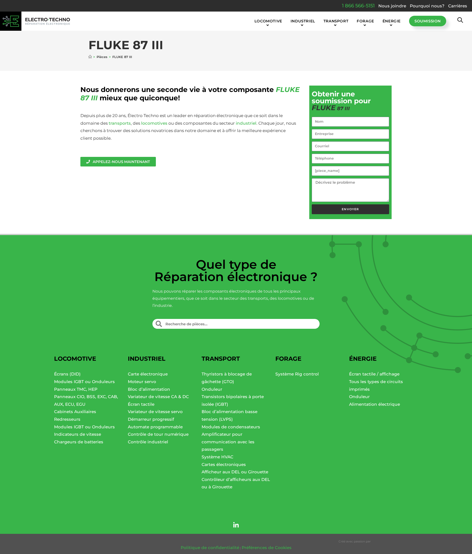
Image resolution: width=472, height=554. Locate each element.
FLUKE (288, 89)
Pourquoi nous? (427, 5)
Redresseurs (67, 419)
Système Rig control (297, 374)
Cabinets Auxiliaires (75, 411)
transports (120, 123)
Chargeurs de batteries (78, 441)
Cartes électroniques (224, 464)
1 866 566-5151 (358, 6)
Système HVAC (217, 456)
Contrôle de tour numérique (158, 434)
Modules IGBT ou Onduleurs (84, 381)
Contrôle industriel (148, 441)
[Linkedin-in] (236, 525)
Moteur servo (142, 381)
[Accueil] (90, 57)
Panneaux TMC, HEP (75, 389)
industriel (246, 123)
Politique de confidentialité (210, 547)
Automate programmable (155, 426)
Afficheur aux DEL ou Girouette (235, 471)
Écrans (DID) (67, 374)
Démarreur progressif (151, 419)
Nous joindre (392, 5)
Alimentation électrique (374, 404)
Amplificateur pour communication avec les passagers (228, 442)
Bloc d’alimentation (149, 389)
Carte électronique (148, 374)
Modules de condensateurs (231, 426)
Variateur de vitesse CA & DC (158, 396)
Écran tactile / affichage (374, 374)
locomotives (154, 123)
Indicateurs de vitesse (77, 434)
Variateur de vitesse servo (155, 411)
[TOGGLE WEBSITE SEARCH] (460, 21)
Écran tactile (141, 404)
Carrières (457, 5)
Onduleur (212, 389)
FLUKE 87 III (122, 57)
